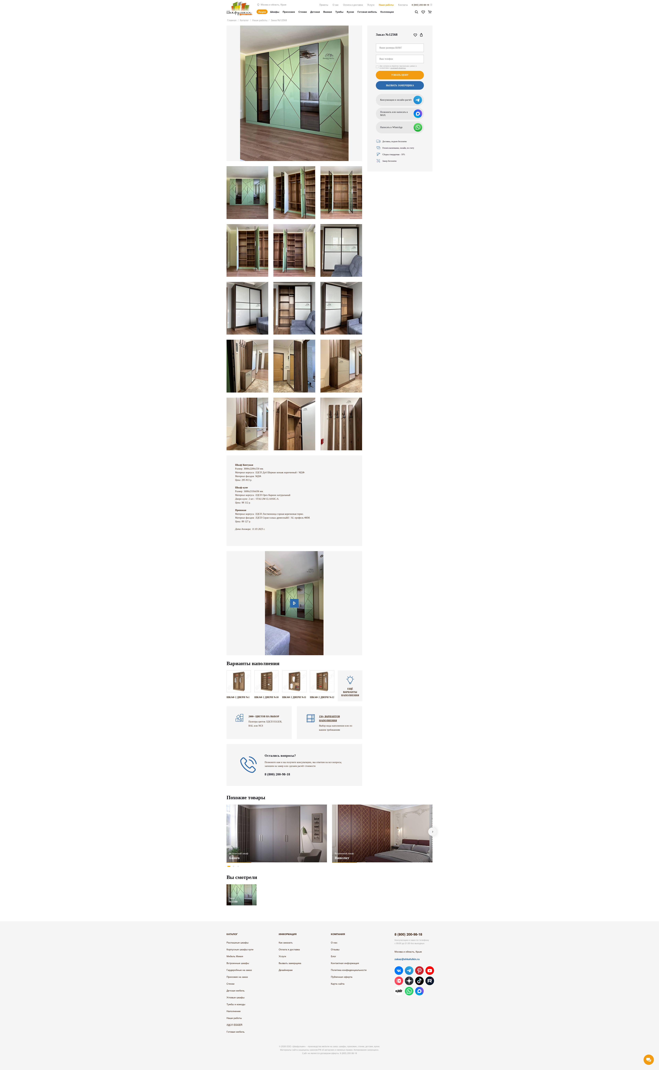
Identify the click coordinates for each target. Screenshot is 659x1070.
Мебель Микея (235, 956)
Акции (262, 11)
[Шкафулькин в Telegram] (409, 970)
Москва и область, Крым (273, 4)
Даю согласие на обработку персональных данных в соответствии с (398, 67)
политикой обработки (398, 68)
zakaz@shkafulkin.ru (407, 959)
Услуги (370, 4)
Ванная (327, 11)
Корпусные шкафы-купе (240, 949)
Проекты (323, 4)
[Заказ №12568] (242, 886)
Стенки (302, 11)
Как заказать (286, 942)
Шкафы (274, 11)
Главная (231, 20)
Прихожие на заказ (237, 976)
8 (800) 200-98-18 (420, 4)
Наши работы (386, 4)
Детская (315, 11)
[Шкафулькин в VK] (399, 970)
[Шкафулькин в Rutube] (429, 981)
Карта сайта (337, 983)
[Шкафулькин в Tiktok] (419, 981)
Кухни (350, 11)
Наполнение (234, 1011)
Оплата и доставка (353, 4)
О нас (336, 4)
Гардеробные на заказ (239, 970)
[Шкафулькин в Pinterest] (419, 970)
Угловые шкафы (236, 997)
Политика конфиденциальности (349, 970)
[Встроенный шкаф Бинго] (277, 833)
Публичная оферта (341, 976)
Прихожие (289, 11)
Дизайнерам (286, 970)
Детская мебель (236, 990)
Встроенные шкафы (238, 963)
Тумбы (339, 11)
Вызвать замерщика (290, 963)
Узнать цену (399, 75)
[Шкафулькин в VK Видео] (399, 981)
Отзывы (335, 949)
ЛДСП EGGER (234, 1024)
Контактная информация (345, 963)
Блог (333, 956)
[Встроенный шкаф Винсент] (382, 833)
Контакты (403, 4)
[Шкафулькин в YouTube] (429, 970)
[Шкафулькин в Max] (419, 991)
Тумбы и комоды (236, 1004)
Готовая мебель (367, 11)
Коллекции (387, 11)
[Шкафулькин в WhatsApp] (409, 991)
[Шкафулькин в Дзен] (409, 981)
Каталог (244, 20)
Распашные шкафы (237, 942)
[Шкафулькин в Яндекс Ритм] (399, 991)
